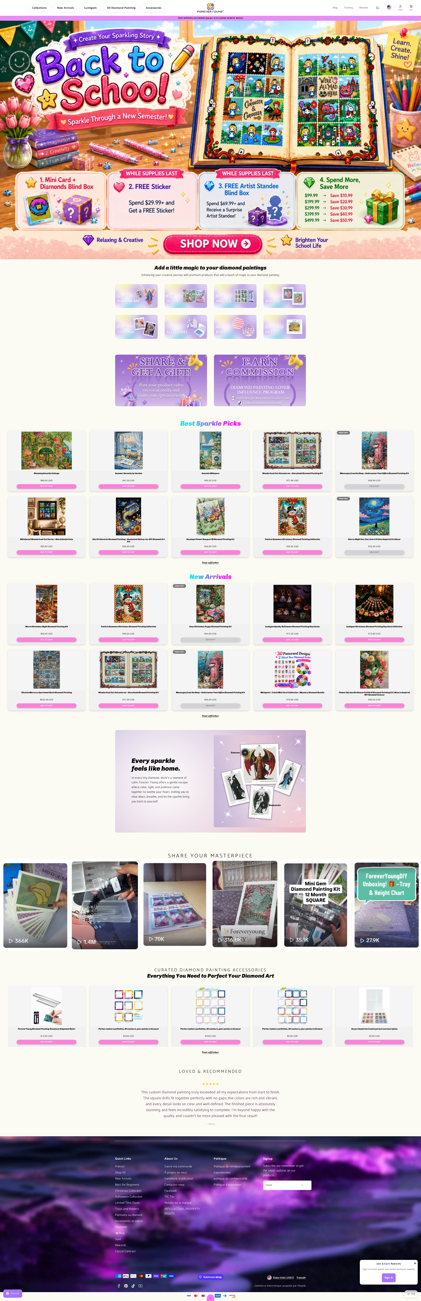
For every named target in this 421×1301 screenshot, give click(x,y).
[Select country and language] (389, 8)
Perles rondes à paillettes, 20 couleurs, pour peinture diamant (129, 1029)
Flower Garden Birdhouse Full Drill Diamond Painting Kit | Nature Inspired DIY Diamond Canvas (374, 694)
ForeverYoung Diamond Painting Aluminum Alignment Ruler (46, 1029)
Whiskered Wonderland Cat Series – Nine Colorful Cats (46, 539)
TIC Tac (169, 1196)
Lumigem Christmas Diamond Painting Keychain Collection (374, 627)
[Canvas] (245, 752)
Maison (119, 1166)
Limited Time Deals (127, 1202)
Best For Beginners (127, 1184)
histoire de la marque (178, 1202)
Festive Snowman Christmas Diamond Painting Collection (292, 539)
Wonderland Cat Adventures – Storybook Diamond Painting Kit (292, 473)
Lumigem (90, 8)
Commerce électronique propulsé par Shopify (280, 1286)
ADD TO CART (46, 486)
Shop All (120, 1172)
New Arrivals (65, 8)
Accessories (153, 8)
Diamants (121, 1227)
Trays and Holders (127, 1208)
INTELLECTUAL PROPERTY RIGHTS (182, 1211)
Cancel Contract (125, 1251)
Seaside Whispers (210, 473)
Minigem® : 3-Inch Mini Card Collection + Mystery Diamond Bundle (292, 693)
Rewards (363, 8)
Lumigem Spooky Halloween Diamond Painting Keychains (292, 627)
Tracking (348, 8)
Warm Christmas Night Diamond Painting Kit (46, 627)
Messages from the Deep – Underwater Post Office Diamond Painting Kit (374, 473)
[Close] (415, 1264)
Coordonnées (222, 1172)
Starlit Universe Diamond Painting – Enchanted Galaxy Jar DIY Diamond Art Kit (128, 540)
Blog (335, 8)
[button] (411, 8)
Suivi (118, 1239)
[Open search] (377, 8)
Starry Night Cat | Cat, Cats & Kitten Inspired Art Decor (374, 539)
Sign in (388, 1278)
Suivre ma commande (178, 1166)
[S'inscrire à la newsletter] (302, 1185)
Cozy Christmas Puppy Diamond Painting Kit (210, 627)
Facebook (170, 1190)
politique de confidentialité (231, 1178)
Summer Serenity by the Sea (128, 473)
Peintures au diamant (128, 1215)
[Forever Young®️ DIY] (210, 7)
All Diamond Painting (121, 8)
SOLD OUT (374, 486)
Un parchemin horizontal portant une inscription (374, 1029)
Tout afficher (210, 562)
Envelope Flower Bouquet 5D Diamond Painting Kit (210, 539)
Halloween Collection (128, 1196)
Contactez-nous (174, 1184)
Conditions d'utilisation (178, 1178)
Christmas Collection (128, 1190)
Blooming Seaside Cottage (46, 473)
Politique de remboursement (232, 1166)
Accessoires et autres (129, 1221)
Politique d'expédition (227, 1184)
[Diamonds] (263, 805)
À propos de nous (175, 1172)
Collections (39, 8)
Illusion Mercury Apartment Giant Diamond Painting (46, 693)
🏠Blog (120, 1233)
